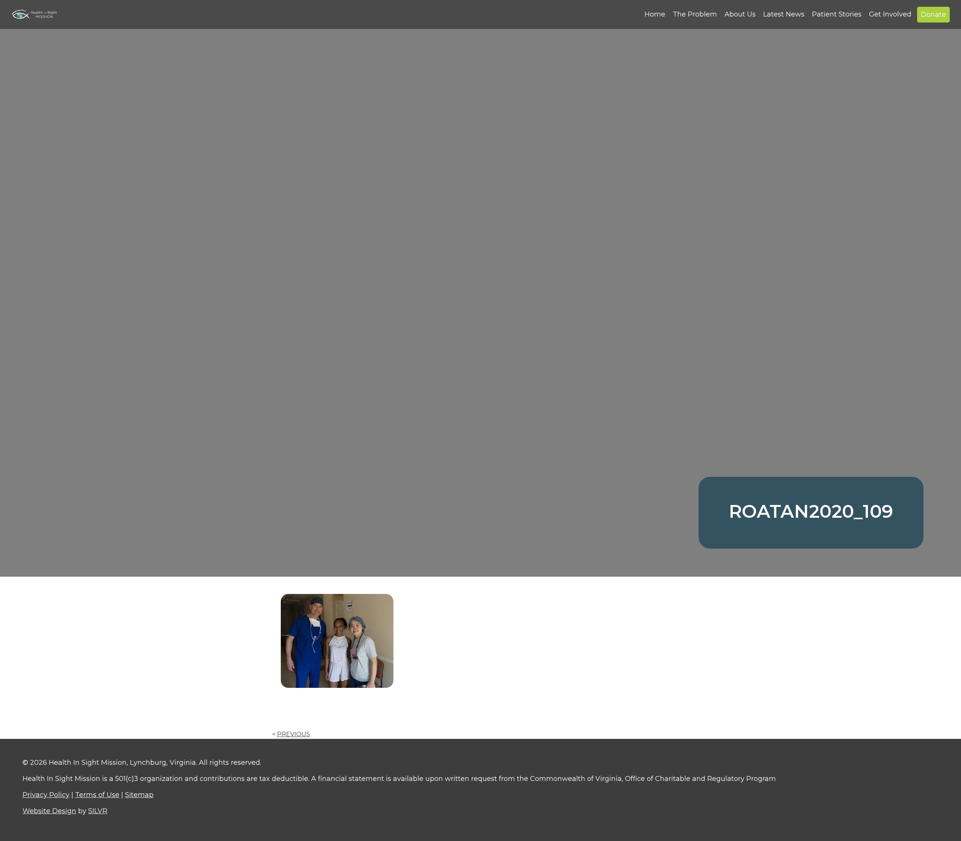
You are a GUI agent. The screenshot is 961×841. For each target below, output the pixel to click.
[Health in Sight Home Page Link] (37, 14)
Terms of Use (97, 795)
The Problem (695, 14)
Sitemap (139, 795)
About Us (740, 14)
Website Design (49, 811)
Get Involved (890, 14)
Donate (933, 15)
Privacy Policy (46, 795)
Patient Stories (837, 14)
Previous (293, 734)
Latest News (783, 14)
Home (655, 14)
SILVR (97, 811)
